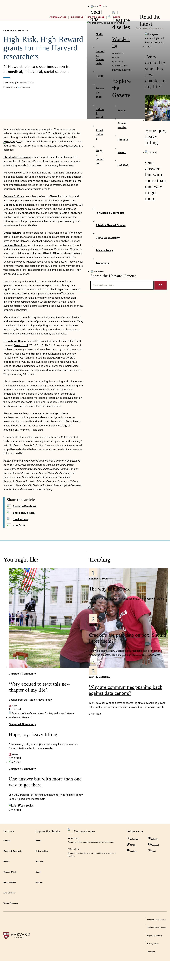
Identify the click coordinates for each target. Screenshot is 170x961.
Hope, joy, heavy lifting (155, 136)
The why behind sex (109, 589)
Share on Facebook (24, 506)
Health (93, 624)
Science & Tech (98, 578)
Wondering (73, 838)
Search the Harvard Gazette (113, 276)
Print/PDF (19, 525)
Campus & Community (22, 673)
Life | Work (73, 849)
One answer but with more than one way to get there (155, 180)
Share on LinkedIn (24, 512)
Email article (20, 519)
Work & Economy (99, 676)
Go (161, 285)
